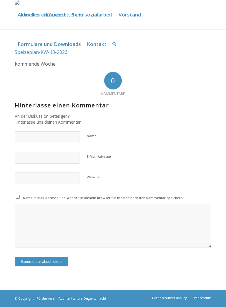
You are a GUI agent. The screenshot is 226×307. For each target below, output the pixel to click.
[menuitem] (29, 14)
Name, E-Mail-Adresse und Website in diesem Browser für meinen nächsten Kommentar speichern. (103, 197)
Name (92, 136)
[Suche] (114, 44)
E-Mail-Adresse (99, 156)
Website (93, 177)
